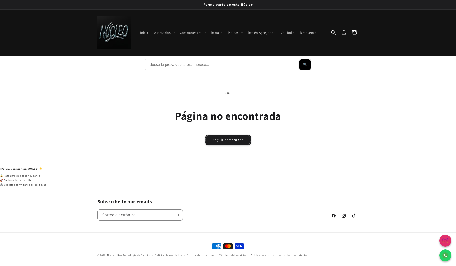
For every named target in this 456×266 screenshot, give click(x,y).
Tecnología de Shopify (136, 255)
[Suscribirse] (177, 215)
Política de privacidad (200, 254)
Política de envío (260, 254)
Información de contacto (291, 254)
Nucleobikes (114, 255)
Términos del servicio (232, 254)
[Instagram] (445, 241)
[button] (164, 33)
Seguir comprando (228, 139)
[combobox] (222, 64)
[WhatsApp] (445, 255)
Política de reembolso (168, 254)
